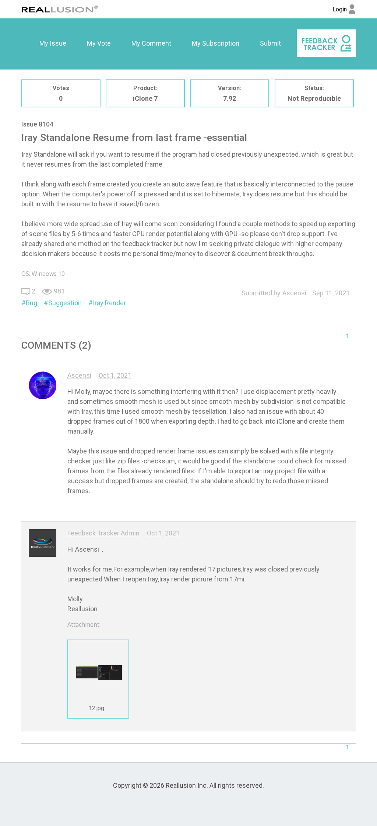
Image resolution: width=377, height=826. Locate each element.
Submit (270, 43)
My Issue (52, 43)
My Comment (151, 43)
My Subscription (215, 43)
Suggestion (65, 303)
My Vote (99, 43)
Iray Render (109, 303)
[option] (53, 43)
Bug (31, 303)
